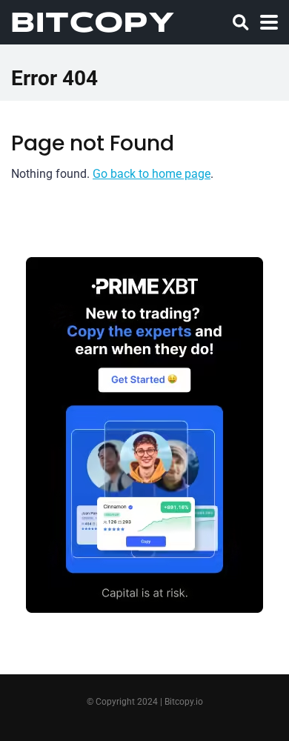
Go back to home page (151, 174)
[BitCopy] (92, 20)
